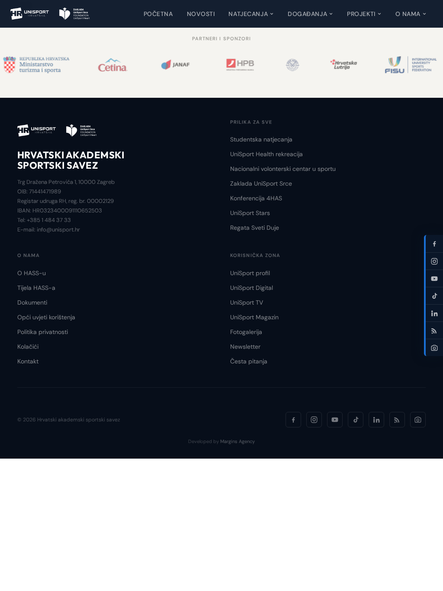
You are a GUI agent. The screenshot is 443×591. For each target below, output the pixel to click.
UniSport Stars (250, 213)
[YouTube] (335, 419)
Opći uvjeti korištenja (46, 317)
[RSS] (397, 419)
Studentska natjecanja (261, 139)
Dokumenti (32, 302)
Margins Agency (237, 441)
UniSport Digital (251, 288)
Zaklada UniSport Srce (261, 183)
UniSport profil (250, 273)
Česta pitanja (248, 361)
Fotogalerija (246, 332)
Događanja (307, 14)
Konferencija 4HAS (256, 198)
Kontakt (28, 361)
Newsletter (245, 346)
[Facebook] (293, 419)
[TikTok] (355, 419)
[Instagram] (314, 419)
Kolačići (28, 346)
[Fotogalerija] (418, 419)
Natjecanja (248, 14)
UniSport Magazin (254, 317)
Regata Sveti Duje (254, 227)
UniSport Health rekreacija (266, 154)
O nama (408, 14)
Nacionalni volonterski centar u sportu (283, 169)
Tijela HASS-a (36, 288)
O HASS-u (31, 273)
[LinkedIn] (376, 419)
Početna (158, 14)
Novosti (201, 14)
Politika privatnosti (42, 332)
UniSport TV (246, 302)
